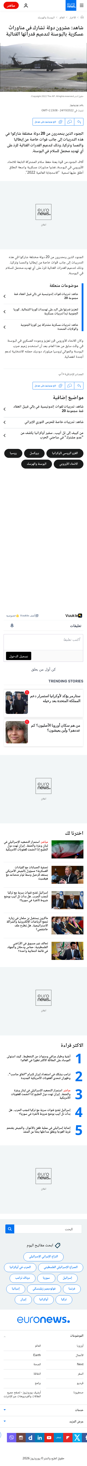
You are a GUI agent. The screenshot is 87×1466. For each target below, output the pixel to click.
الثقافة (37, 1374)
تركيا (64, 1299)
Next (80, 1364)
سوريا (46, 1278)
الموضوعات (76, 1336)
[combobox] (43, 1228)
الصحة (37, 1364)
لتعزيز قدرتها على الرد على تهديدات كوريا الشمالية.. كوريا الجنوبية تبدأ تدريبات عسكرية (45, 312)
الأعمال (79, 1355)
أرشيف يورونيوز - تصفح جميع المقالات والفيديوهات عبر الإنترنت (22, 1394)
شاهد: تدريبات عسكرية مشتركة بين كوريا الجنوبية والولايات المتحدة (49, 327)
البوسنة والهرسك (46, 18)
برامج (38, 1383)
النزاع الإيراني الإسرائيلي (43, 1256)
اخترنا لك (74, 833)
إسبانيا (16, 1288)
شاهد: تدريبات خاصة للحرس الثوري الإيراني (54, 422)
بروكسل (34, 453)
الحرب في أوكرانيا (20, 1267)
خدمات (79, 1410)
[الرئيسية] (82, 18)
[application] (43, 67)
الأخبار (73, 18)
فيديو (80, 1383)
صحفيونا (78, 1392)
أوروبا (80, 1346)
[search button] (9, 1228)
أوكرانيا (43, 1299)
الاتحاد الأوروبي (68, 464)
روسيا (13, 453)
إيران (23, 1299)
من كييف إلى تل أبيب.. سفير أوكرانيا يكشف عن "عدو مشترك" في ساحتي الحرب (52, 435)
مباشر (11, 5)
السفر (80, 1374)
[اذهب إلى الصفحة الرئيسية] (71, 5)
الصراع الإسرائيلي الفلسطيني (61, 1267)
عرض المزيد (76, 1421)
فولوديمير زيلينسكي (44, 1288)
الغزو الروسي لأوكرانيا (65, 453)
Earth (37, 1355)
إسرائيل (67, 1278)
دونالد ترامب (22, 1278)
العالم (62, 18)
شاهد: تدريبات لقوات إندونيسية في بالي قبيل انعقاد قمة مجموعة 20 (46, 296)
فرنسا (71, 1288)
